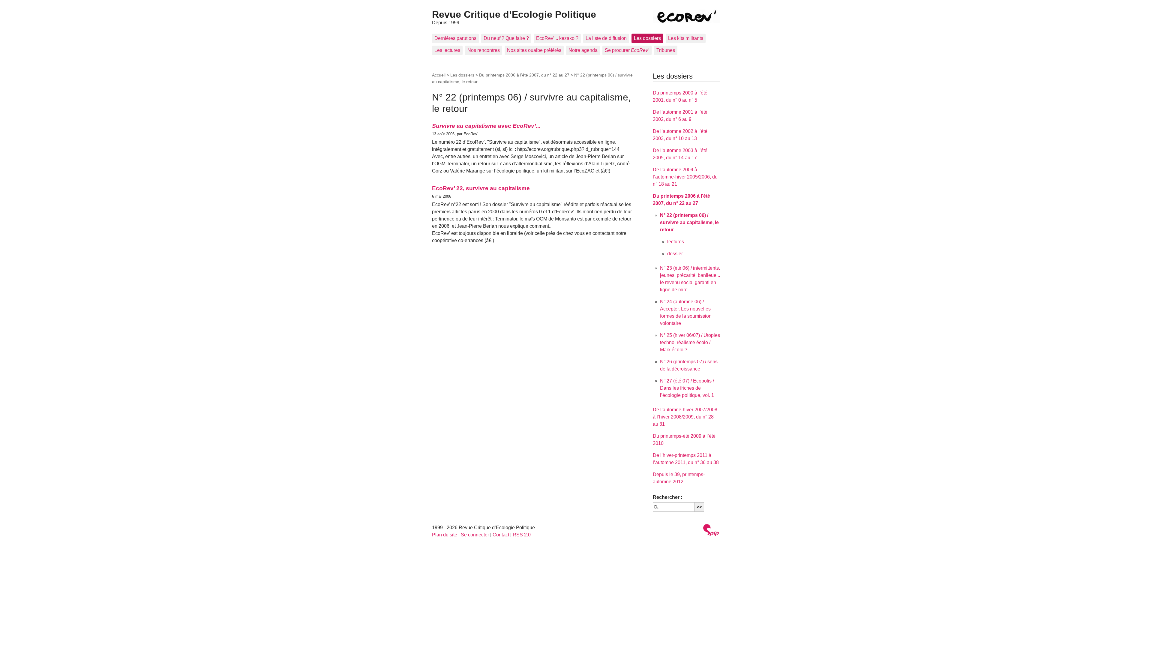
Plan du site (444, 534)
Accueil (439, 75)
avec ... (486, 126)
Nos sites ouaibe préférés (534, 50)
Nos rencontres (483, 50)
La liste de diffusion (606, 38)
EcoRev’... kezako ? (557, 38)
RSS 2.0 (522, 534)
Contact (501, 534)
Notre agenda (583, 50)
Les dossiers (647, 38)
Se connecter (475, 534)
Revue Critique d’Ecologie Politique (514, 14)
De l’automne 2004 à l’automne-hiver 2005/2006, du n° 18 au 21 (685, 177)
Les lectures (447, 50)
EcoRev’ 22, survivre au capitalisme (481, 188)
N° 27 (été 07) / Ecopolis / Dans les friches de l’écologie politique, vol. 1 (687, 388)
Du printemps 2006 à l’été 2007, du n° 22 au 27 (524, 75)
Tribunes (665, 50)
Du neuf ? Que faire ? (506, 38)
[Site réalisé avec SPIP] (711, 531)
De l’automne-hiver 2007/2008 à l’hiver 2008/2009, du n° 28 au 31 (685, 417)
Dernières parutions (455, 38)
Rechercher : (667, 497)
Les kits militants (685, 38)
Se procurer (627, 50)
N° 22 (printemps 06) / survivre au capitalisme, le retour (689, 222)
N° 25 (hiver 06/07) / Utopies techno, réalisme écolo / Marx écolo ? (690, 342)
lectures (675, 241)
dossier (675, 253)
